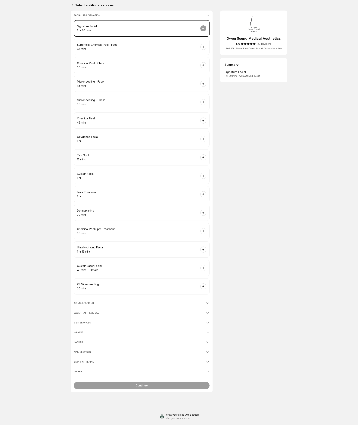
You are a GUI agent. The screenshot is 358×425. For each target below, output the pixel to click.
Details (94, 270)
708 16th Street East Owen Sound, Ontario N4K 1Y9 (254, 48)
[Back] (71, 5)
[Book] (203, 28)
